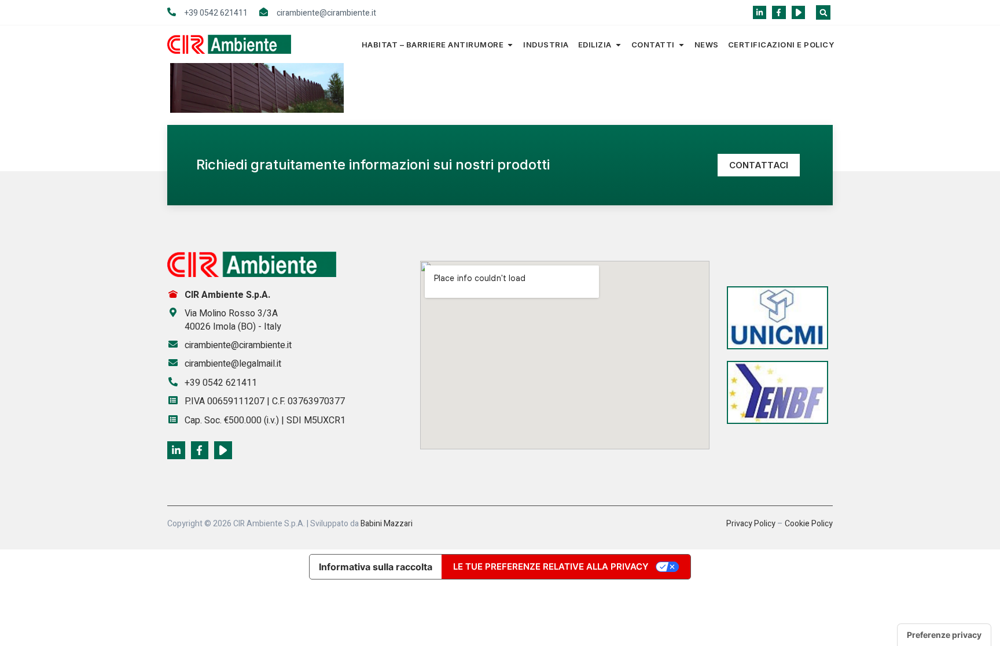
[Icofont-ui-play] (798, 12)
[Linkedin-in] (759, 12)
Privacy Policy (750, 524)
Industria (546, 44)
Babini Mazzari (387, 524)
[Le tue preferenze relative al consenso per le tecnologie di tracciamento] (944, 635)
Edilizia (595, 44)
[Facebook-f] (778, 12)
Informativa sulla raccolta (375, 567)
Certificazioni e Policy (781, 44)
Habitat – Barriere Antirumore (433, 44)
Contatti (653, 44)
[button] (823, 12)
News (706, 44)
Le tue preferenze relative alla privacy (551, 566)
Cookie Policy (809, 524)
